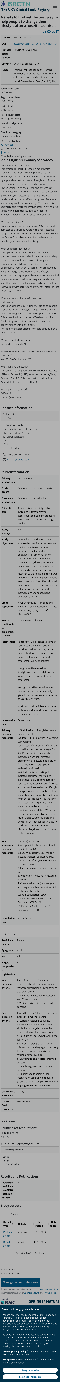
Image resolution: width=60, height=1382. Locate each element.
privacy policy (18, 1351)
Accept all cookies (30, 1370)
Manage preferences (13, 1359)
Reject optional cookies (30, 1377)
